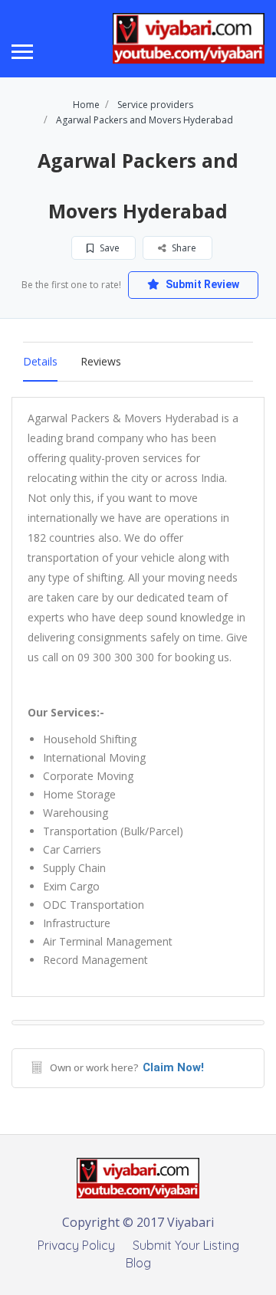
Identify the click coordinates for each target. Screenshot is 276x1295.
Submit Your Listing (186, 1245)
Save (108, 247)
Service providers (155, 104)
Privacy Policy (76, 1245)
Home (86, 104)
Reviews (100, 361)
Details (40, 361)
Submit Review (201, 284)
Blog (138, 1262)
